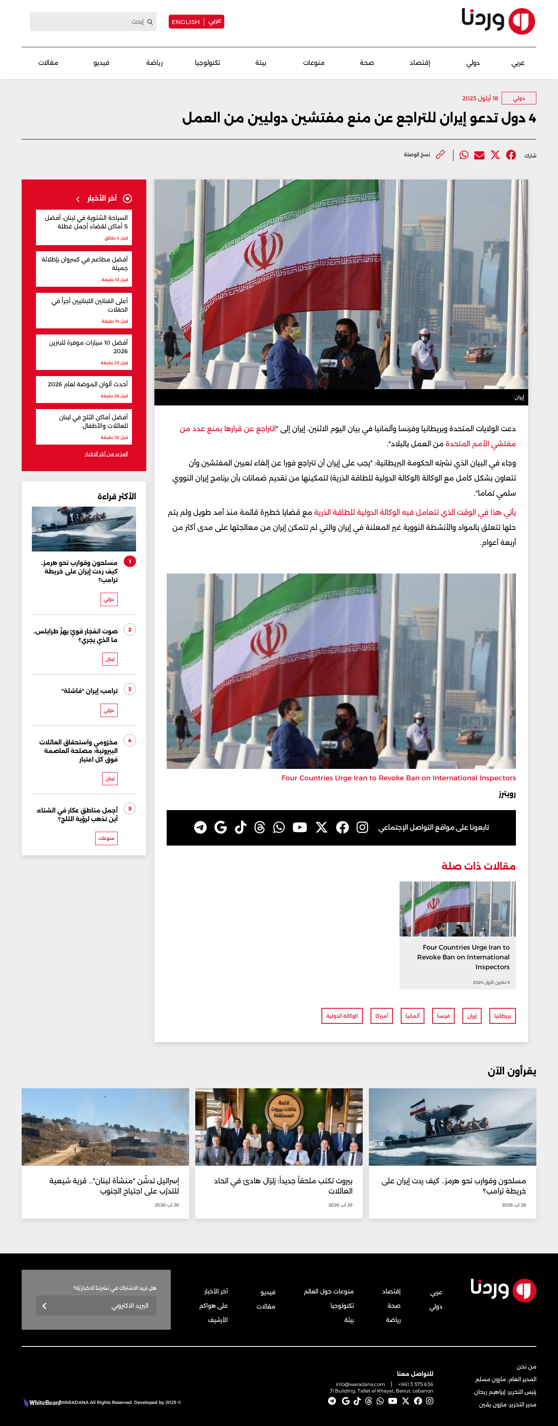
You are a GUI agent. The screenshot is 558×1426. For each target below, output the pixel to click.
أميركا (381, 1016)
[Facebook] (511, 155)
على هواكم (213, 1305)
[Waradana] (498, 21)
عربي (214, 20)
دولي (473, 62)
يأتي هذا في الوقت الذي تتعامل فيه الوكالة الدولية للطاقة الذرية (415, 512)
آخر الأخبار (216, 1291)
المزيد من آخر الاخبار (106, 454)
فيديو (101, 62)
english (186, 22)
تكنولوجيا (207, 62)
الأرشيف (218, 1320)
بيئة (260, 62)
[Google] (220, 827)
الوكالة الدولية (342, 1016)
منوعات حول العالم (329, 1291)
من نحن (526, 1366)
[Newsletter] (44, 1306)
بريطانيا (502, 1016)
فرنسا (443, 1016)
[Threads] (260, 827)
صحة (367, 62)
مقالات (48, 62)
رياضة (154, 62)
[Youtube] (299, 827)
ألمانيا (413, 1016)
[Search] (150, 22)
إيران (472, 1016)
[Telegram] (200, 827)
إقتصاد (420, 62)
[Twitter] (495, 155)
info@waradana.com (360, 1384)
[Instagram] (362, 827)
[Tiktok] (240, 827)
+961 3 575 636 (415, 1384)
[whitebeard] (41, 1402)
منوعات (314, 62)
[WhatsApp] (279, 827)
